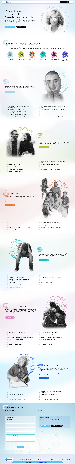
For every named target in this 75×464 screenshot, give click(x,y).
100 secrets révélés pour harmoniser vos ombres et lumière (41, 462)
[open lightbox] (54, 19)
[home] (8, 2)
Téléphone (7, 429)
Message (7, 433)
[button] (49, 2)
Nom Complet (8, 421)
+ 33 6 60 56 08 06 (9, 411)
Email (7, 425)
